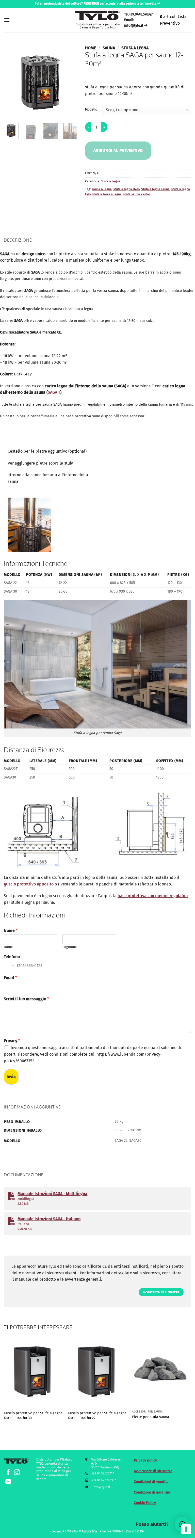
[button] (7, 20)
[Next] (69, 82)
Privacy (12, 1040)
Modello (91, 109)
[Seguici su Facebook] (8, 1472)
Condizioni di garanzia (152, 1492)
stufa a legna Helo (126, 189)
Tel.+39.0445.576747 (138, 14)
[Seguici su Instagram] (17, 1472)
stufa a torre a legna (107, 194)
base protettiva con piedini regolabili (153, 895)
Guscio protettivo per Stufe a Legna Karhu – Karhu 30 (33, 1415)
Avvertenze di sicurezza (153, 1471)
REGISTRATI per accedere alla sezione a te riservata (120, 3)
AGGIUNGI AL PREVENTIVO (118, 150)
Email (10, 977)
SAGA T (54, 392)
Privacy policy (145, 1460)
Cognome (69, 947)
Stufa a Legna (135, 47)
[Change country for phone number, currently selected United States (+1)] (9, 966)
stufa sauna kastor (136, 194)
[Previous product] (99, 76)
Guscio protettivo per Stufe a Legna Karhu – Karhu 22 (97, 1415)
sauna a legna (102, 189)
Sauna (109, 47)
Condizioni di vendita (151, 1482)
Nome (11, 930)
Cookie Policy (145, 1503)
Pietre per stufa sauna (150, 1417)
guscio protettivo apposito (29, 884)
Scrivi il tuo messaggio (26, 998)
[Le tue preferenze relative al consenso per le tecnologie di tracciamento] (186, 1529)
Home (90, 47)
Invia (11, 1076)
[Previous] (11, 82)
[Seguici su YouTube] (8, 1482)
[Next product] (89, 76)
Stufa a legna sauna (155, 189)
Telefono (12, 956)
